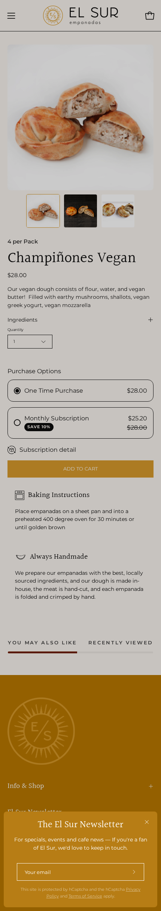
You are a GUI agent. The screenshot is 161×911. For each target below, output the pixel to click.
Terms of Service (85, 896)
